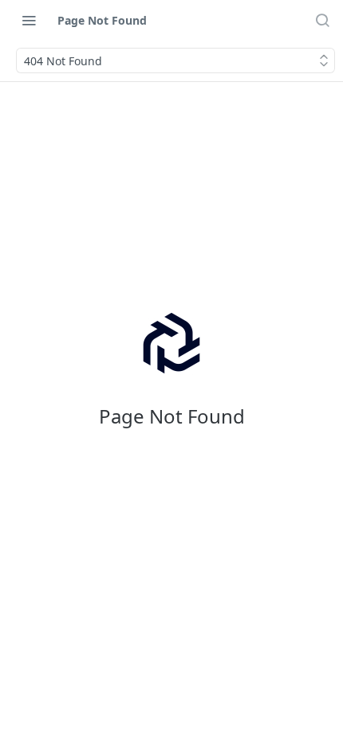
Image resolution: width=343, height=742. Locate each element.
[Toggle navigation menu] (28, 20)
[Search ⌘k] (322, 20)
